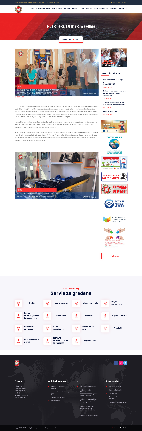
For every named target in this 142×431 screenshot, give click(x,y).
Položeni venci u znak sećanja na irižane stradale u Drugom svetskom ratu (114, 93)
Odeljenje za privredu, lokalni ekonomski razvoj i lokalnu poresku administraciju (88, 401)
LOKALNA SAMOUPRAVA (54, 9)
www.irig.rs (40, 428)
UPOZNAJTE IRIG (99, 9)
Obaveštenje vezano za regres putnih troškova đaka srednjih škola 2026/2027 (113, 82)
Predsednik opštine (115, 386)
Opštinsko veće (113, 393)
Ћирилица (125, 2)
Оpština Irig (115, 256)
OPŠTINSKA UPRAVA (70, 9)
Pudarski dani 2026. (110, 111)
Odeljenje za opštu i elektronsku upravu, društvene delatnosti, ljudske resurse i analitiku (89, 393)
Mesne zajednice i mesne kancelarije (117, 398)
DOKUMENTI (123, 9)
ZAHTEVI (82, 9)
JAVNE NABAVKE (111, 9)
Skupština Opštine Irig (115, 390)
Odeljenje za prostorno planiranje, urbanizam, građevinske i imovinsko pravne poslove (87, 409)
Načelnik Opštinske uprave (88, 386)
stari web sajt (116, 2)
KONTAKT (89, 9)
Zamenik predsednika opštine (118, 402)
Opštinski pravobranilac (58, 397)
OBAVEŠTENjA (40, 9)
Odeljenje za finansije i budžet (89, 415)
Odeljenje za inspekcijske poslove (58, 387)
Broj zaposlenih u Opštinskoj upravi (60, 393)
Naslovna (66, 39)
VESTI (32, 9)
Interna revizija (55, 401)
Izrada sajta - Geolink (121, 428)
